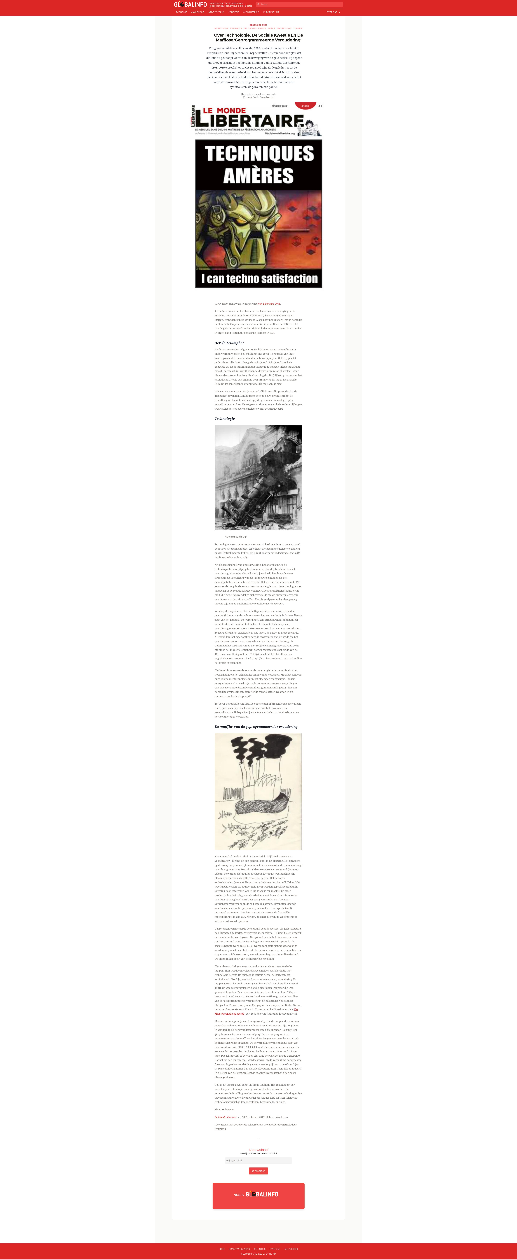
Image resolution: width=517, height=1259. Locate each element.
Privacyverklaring (239, 1249)
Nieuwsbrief (291, 1249)
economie (181, 12)
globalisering (251, 12)
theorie (298, 28)
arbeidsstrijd (216, 12)
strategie (233, 12)
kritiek (262, 28)
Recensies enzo (258, 25)
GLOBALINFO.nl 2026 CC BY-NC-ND (258, 1254)
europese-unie (271, 12)
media (272, 28)
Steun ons (260, 1249)
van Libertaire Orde (269, 303)
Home (222, 1249)
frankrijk (236, 28)
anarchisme (197, 12)
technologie (284, 28)
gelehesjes (250, 28)
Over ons (275, 1249)
